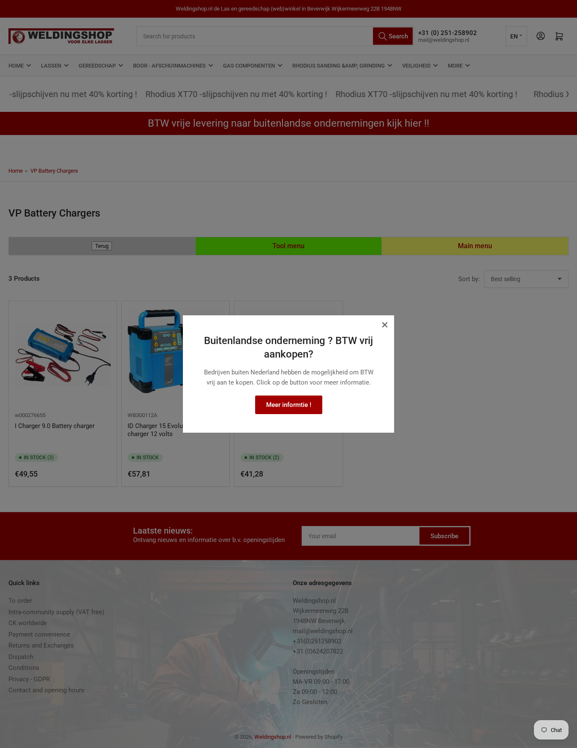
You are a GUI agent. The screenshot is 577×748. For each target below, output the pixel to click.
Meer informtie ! (288, 405)
